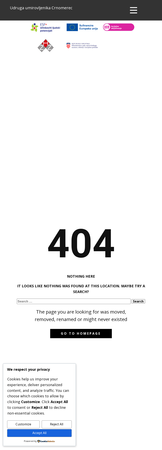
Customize (23, 424)
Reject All (56, 424)
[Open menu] (133, 10)
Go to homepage (81, 333)
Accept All (39, 433)
